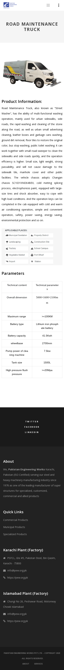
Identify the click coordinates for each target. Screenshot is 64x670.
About (25, 664)
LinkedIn (32, 432)
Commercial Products (15, 520)
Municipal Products (14, 527)
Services (38, 664)
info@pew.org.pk (17, 570)
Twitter (32, 421)
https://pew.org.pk (17, 577)
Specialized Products (15, 534)
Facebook (31, 426)
